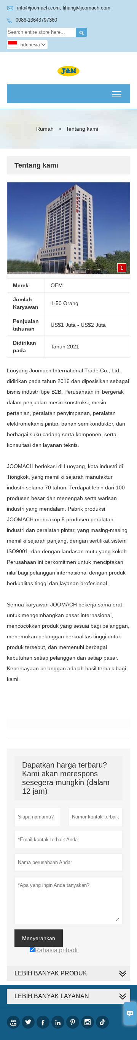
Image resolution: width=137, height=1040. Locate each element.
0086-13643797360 (36, 20)
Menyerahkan (38, 938)
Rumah (45, 129)
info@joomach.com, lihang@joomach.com (63, 8)
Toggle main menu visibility (117, 93)
